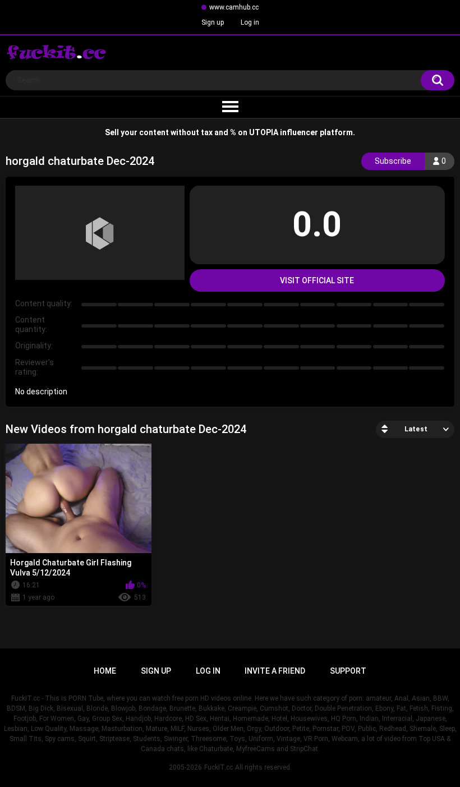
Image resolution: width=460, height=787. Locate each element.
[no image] (100, 233)
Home (105, 670)
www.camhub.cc (234, 7)
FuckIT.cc (218, 767)
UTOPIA (263, 132)
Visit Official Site (317, 280)
